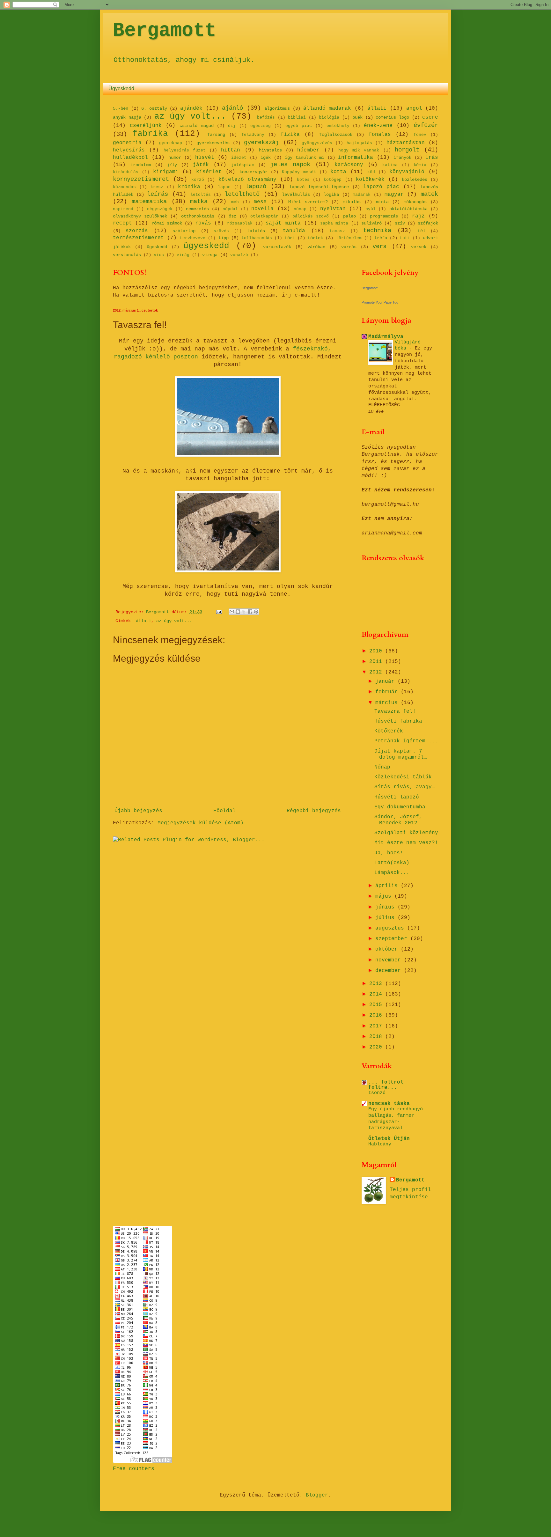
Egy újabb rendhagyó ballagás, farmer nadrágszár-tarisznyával (395, 1118)
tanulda (294, 231)
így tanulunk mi (304, 157)
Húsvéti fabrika (398, 721)
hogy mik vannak (358, 150)
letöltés (200, 194)
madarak (362, 194)
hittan (230, 150)
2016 (377, 1015)
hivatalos (270, 150)
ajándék (191, 108)
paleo (349, 216)
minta (382, 201)
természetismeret (138, 238)
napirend (123, 209)
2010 (377, 651)
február (388, 692)
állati (376, 108)
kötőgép (333, 179)
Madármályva (385, 337)
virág (183, 255)
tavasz (337, 231)
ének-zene (378, 126)
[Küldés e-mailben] (232, 611)
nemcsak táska (389, 1104)
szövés (221, 231)
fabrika (150, 133)
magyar (394, 194)
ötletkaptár (264, 216)
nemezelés (197, 208)
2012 (377, 672)
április (388, 886)
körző (197, 179)
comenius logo (392, 117)
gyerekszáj (261, 142)
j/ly (172, 164)
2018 (377, 1037)
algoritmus (277, 108)
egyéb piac (298, 125)
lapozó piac (381, 187)
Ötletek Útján (389, 1139)
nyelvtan (333, 209)
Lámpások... (391, 873)
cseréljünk (146, 126)
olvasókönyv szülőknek (140, 216)
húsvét (204, 157)
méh (235, 202)
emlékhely (338, 125)
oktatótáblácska (408, 208)
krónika (189, 187)
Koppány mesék (299, 172)
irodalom (140, 164)
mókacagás (415, 201)
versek (418, 246)
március (388, 703)
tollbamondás (256, 238)
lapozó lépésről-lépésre (319, 186)
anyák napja (127, 117)
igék (266, 157)
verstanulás (127, 254)
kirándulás (125, 172)
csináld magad (197, 125)
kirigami (166, 172)
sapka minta (334, 223)
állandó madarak (327, 108)
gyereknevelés (213, 142)
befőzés (266, 117)
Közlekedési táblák (403, 777)
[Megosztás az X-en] (244, 611)
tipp (223, 237)
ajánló (232, 108)
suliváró (371, 223)
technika (377, 230)
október (388, 949)
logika (331, 194)
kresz (157, 187)
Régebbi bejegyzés (314, 811)
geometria (127, 143)
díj (232, 125)
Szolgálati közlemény (406, 833)
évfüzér (426, 125)
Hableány (379, 1144)
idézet (238, 157)
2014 (377, 994)
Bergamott (164, 30)
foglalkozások (335, 134)
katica (390, 165)
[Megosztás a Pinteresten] (256, 611)
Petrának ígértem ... (406, 741)
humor (174, 157)
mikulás (352, 201)
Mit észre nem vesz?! (406, 843)
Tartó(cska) (391, 863)
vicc (159, 254)
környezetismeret (141, 179)
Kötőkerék (388, 731)
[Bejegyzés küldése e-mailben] (219, 611)
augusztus (391, 928)
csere (430, 117)
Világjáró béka (408, 345)
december (389, 971)
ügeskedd (157, 246)
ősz (232, 216)
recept (122, 223)
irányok (402, 157)
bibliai (297, 117)
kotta (338, 172)
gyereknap (170, 143)
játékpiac (242, 164)
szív (400, 223)
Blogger (317, 1495)
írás (431, 157)
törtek (315, 237)
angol (414, 108)
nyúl (370, 209)
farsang (216, 134)
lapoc (224, 187)
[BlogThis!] (238, 611)
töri (290, 237)
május (384, 896)
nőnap (300, 209)
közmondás (124, 187)
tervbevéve (192, 238)
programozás (384, 216)
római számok (166, 223)
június (386, 907)
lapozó (255, 186)
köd (371, 172)
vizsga (209, 254)
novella (262, 209)
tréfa (380, 237)
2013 (377, 984)
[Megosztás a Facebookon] (250, 611)
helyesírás (129, 150)
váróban (316, 246)
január (386, 681)
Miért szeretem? (308, 201)
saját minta (283, 223)
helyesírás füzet (185, 150)
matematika (149, 201)
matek (429, 194)
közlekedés (414, 179)
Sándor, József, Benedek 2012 (398, 820)
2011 (377, 662)
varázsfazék (277, 246)
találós (256, 230)
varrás (348, 246)
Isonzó (377, 1093)
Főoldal (224, 811)
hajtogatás (359, 143)
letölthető (242, 194)
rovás (203, 223)
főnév (420, 134)
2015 (377, 1005)
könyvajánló (406, 172)
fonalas (380, 134)
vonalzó (239, 255)
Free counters (133, 1469)
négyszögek (160, 209)
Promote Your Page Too (380, 302)
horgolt (407, 149)
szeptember (392, 939)
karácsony (348, 165)
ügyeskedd (206, 246)
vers (379, 246)
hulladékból (130, 157)
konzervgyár (253, 171)
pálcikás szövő (310, 216)
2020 (377, 1047)
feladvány (252, 134)
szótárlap (184, 230)
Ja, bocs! (388, 853)
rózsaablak (240, 223)
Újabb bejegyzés (138, 811)
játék (201, 165)
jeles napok (290, 164)
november (389, 960)
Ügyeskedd (121, 88)
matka (199, 201)
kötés (303, 179)
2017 (377, 1026)
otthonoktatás (197, 216)
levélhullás (296, 194)
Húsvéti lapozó (396, 797)
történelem (349, 238)
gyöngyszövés (317, 143)
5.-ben (120, 108)
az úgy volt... (190, 116)
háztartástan (405, 143)
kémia (420, 164)
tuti (405, 238)
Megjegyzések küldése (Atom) (201, 823)
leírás (157, 194)
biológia (329, 117)
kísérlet (209, 172)
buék (357, 117)
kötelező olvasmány (247, 179)
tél (421, 230)
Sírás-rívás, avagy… (404, 787)
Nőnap (382, 767)
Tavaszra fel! (395, 711)
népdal (230, 209)
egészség (260, 125)
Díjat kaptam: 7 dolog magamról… (400, 754)
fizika (290, 134)
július (386, 918)
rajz (418, 216)
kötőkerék (370, 179)
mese (260, 202)
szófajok (428, 223)
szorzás (137, 231)
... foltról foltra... (385, 1084)
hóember (308, 150)
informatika (355, 157)
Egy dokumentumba (399, 807)
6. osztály (154, 108)
